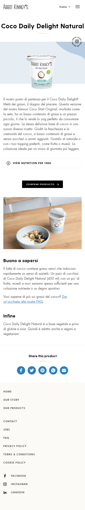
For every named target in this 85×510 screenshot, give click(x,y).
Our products (14, 408)
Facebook (18, 476)
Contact (10, 421)
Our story (11, 400)
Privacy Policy (14, 446)
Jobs (6, 430)
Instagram (19, 484)
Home (7, 392)
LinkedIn (17, 492)
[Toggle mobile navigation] (77, 6)
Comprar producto (40, 184)
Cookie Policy (14, 463)
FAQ (6, 438)
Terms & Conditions (19, 454)
